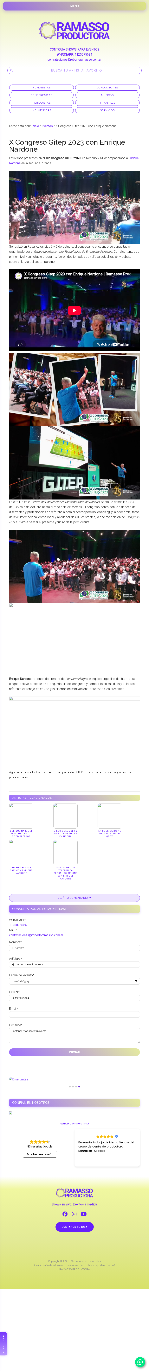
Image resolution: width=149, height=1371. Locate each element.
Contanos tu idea (74, 1226)
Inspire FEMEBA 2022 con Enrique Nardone (21, 870)
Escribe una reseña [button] (40, 1154)
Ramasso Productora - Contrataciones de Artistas (74, 30)
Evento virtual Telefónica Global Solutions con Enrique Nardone (65, 873)
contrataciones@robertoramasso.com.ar (74, 59)
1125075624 (83, 54)
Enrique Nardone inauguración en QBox (109, 834)
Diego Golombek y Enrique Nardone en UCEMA (65, 834)
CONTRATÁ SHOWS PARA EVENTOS (74, 49)
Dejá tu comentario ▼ (74, 897)
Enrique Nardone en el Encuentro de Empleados (21, 834)
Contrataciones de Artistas (86, 1261)
